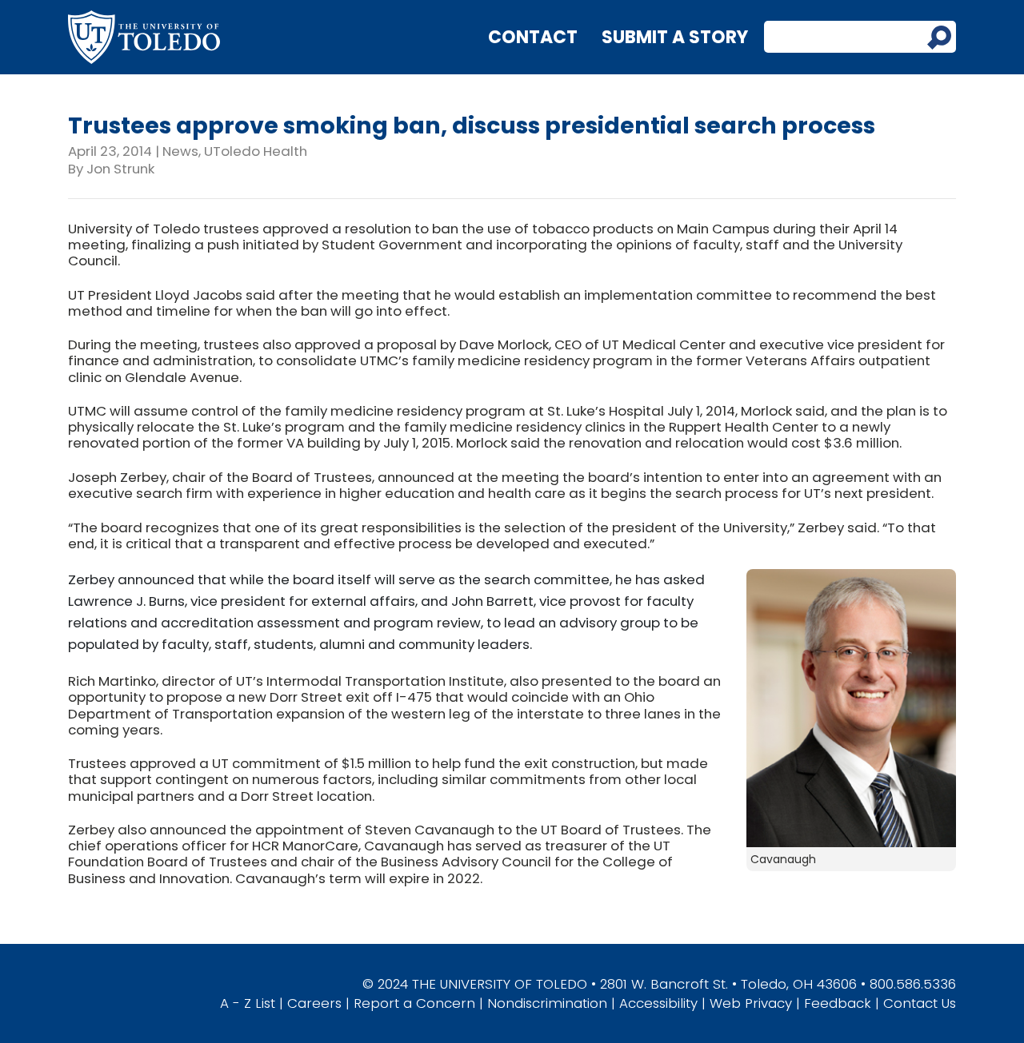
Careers (314, 1003)
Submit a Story (675, 37)
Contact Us (919, 1003)
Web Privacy (751, 1003)
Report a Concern (414, 1003)
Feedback (837, 1003)
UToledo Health (255, 151)
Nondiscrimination (547, 1003)
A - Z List (247, 1003)
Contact (533, 37)
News (180, 151)
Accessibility (658, 1003)
